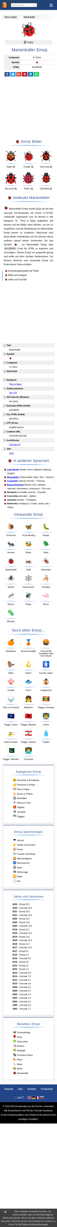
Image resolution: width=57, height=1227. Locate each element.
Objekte (18, 807)
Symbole (19, 811)
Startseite (8, 1089)
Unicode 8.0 (25, 973)
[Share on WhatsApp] (36, 74)
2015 (14, 965)
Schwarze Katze (23, 1054)
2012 (14, 980)
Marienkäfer (29, 17)
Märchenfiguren (22, 858)
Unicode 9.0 (25, 958)
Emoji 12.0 (24, 937)
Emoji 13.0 (24, 922)
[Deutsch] (34, 1097)
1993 (14, 1009)
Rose (17, 1036)
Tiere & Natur (10, 17)
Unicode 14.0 (25, 915)
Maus (17, 1064)
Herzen (18, 840)
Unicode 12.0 (25, 933)
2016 (14, 955)
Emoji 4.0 (23, 955)
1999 (14, 1005)
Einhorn (18, 1045)
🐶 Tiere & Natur (26, 220)
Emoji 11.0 (24, 944)
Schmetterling (21, 1032)
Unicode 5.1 (25, 991)
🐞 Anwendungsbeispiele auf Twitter (22, 271)
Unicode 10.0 (25, 947)
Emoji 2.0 (23, 965)
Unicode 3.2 (25, 1001)
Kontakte (31, 1089)
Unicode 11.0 (25, 940)
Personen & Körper (24, 784)
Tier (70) (13, 393)
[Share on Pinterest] (24, 74)
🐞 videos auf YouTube (16, 279)
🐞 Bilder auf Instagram (16, 275)
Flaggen (18, 816)
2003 (14, 998)
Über (20, 1089)
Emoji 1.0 (23, 969)
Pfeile (17, 876)
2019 (14, 929)
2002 (14, 1001)
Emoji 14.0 (24, 911)
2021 (14, 911)
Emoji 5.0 (23, 951)
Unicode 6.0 (10, 213)
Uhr (16, 881)
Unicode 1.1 (25, 1009)
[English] (29, 1097)
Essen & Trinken (23, 793)
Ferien (18, 849)
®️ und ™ (19, 1097)
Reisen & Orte (21, 802)
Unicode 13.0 (25, 926)
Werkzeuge (20, 871)
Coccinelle (12, 481)
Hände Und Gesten (24, 844)
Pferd (17, 1059)
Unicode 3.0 (25, 1005)
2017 (14, 947)
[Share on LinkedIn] (30, 74)
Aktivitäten (20, 798)
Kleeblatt (19, 1050)
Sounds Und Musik (24, 853)
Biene (17, 1068)
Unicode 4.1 (25, 994)
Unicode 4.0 (25, 998)
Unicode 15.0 (25, 908)
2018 (14, 940)
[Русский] (42, 1097)
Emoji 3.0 (23, 962)
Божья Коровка (15, 485)
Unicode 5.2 (25, 987)
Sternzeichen (21, 862)
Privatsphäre (47, 1089)
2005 (14, 994)
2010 (38, 208)
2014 (14, 976)
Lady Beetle (13, 469)
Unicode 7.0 (25, 976)
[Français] (38, 1097)
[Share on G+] (18, 74)
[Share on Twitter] (13, 74)
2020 (14, 919)
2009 (14, 987)
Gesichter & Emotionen (26, 780)
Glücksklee (20, 1041)
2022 (14, 904)
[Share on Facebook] (7, 74)
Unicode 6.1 (25, 980)
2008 (14, 991)
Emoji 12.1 (24, 929)
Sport (17, 867)
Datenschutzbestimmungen (35, 1224)
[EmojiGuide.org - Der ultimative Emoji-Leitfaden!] (5, 5)
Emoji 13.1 (24, 919)
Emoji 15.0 (24, 904)
